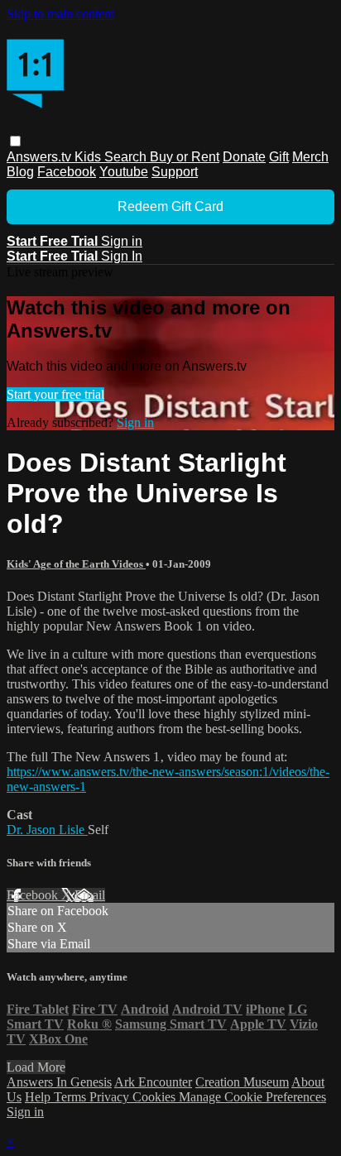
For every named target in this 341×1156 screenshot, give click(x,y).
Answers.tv (40, 157)
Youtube (123, 172)
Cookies (155, 1097)
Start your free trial (55, 394)
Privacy (110, 1097)
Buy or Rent (184, 157)
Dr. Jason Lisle (47, 830)
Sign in (121, 241)
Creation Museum (242, 1082)
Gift (279, 157)
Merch (310, 157)
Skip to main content (60, 14)
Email (89, 895)
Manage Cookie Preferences (252, 1097)
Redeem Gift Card (170, 206)
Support (174, 172)
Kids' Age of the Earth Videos (76, 564)
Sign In (121, 256)
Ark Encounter (153, 1082)
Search (127, 157)
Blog (20, 172)
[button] (15, 141)
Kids (89, 157)
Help (39, 1097)
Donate (244, 157)
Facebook (66, 172)
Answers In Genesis (59, 1082)
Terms (71, 1097)
